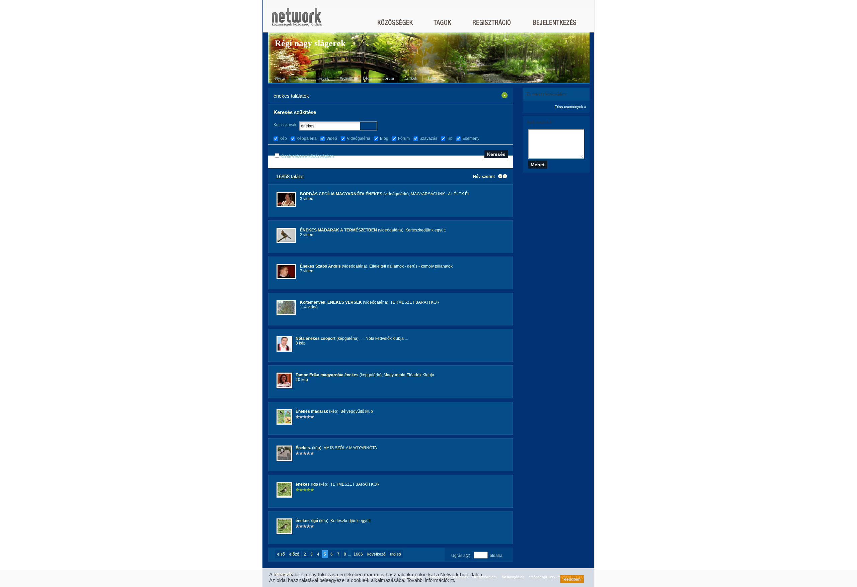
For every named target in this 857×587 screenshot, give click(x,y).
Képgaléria (307, 138)
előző (294, 554)
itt (452, 580)
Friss (432, 78)
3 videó (306, 198)
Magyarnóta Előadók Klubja (409, 375)
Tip (450, 138)
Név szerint (484, 176)
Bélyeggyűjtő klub (356, 411)
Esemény (470, 138)
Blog (367, 78)
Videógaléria (358, 138)
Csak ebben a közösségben (307, 156)
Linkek (410, 78)
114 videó (309, 307)
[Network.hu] (296, 20)
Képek (323, 78)
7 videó (306, 271)
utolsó (395, 554)
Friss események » (570, 107)
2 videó (306, 234)
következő (376, 554)
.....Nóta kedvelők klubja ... (384, 338)
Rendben (571, 579)
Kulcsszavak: (285, 124)
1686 (358, 554)
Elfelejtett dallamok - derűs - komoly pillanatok (411, 266)
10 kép (302, 379)
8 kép (301, 343)
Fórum (388, 78)
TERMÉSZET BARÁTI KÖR (415, 302)
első (281, 554)
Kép (283, 138)
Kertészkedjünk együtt (425, 230)
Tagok (301, 78)
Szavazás (428, 138)
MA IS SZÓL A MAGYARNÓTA (350, 448)
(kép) (317, 411)
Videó (331, 138)
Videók (346, 78)
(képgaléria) (327, 338)
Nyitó (280, 78)
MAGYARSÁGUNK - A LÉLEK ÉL (440, 194)
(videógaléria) (354, 194)
